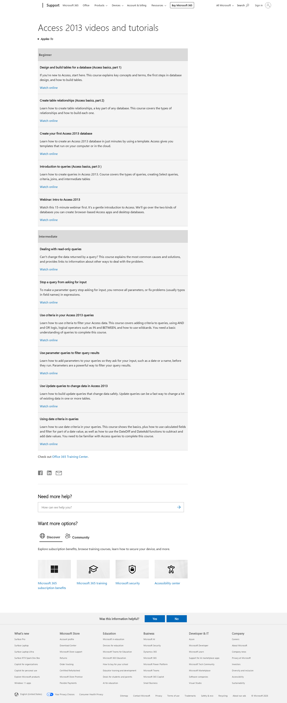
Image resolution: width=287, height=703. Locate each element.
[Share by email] (57, 472)
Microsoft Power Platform (156, 664)
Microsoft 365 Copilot (154, 676)
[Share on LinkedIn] (47, 472)
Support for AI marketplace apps (204, 657)
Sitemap (124, 695)
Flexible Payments (68, 682)
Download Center (68, 645)
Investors (236, 664)
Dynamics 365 (150, 651)
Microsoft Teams (151, 670)
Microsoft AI (149, 639)
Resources (157, 5)
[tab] (50, 537)
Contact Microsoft (141, 695)
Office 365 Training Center (70, 456)
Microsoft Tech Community (201, 664)
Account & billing (136, 5)
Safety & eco (207, 695)
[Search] (179, 507)
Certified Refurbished (70, 670)
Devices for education (113, 645)
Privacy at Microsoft (241, 657)
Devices (116, 5)
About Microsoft (239, 645)
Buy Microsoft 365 (182, 5)
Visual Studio (195, 682)
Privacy (158, 695)
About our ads (239, 695)
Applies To (47, 39)
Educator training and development (119, 670)
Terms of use (173, 695)
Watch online (49, 87)
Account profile (67, 639)
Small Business (151, 682)
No (177, 619)
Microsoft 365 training (92, 583)
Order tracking (66, 664)
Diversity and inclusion (242, 670)
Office (86, 5)
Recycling (222, 695)
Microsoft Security (152, 645)
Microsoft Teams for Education (117, 651)
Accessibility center (167, 583)
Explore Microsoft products (27, 676)
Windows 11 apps (22, 682)
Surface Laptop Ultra (24, 651)
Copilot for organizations (26, 664)
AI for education (110, 682)
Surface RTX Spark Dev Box (27, 657)
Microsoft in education (113, 639)
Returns (63, 657)
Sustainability (238, 682)
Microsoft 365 (70, 5)
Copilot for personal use (25, 670)
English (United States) (31, 694)
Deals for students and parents (117, 676)
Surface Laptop (21, 645)
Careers (235, 639)
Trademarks (190, 695)
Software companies (198, 676)
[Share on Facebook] (40, 472)
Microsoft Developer (198, 645)
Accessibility (238, 676)
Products (99, 5)
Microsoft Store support (71, 651)
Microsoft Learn (196, 651)
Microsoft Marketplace (199, 670)
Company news (239, 651)
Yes (155, 619)
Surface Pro (19, 639)
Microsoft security (128, 583)
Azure (191, 639)
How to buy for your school (115, 664)
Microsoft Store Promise (71, 676)
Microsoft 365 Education (114, 657)
